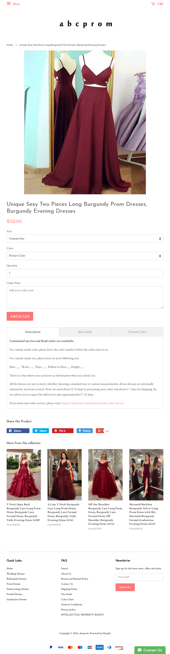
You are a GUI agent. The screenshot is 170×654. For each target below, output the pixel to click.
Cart (160, 4)
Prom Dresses (13, 584)
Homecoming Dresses (18, 589)
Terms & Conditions (71, 604)
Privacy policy (68, 609)
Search (64, 568)
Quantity (12, 266)
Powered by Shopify (100, 633)
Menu (16, 4)
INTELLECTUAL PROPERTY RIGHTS (82, 614)
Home (10, 45)
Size (9, 231)
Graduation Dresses (17, 599)
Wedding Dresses (16, 573)
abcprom (84, 633)
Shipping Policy (69, 589)
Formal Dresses (14, 594)
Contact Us (67, 584)
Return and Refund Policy (74, 579)
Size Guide (66, 594)
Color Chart (67, 599)
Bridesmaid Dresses (16, 579)
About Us (66, 573)
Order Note (14, 283)
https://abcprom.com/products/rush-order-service (93, 403)
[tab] (33, 331)
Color (10, 248)
